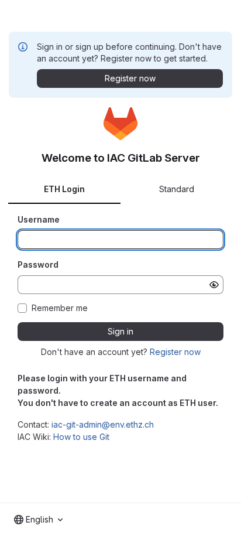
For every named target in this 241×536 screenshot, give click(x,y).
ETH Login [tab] (64, 189)
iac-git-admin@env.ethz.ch (102, 424)
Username (39, 219)
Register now (175, 352)
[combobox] (38, 520)
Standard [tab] (176, 189)
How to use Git (81, 437)
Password (38, 264)
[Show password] (214, 284)
